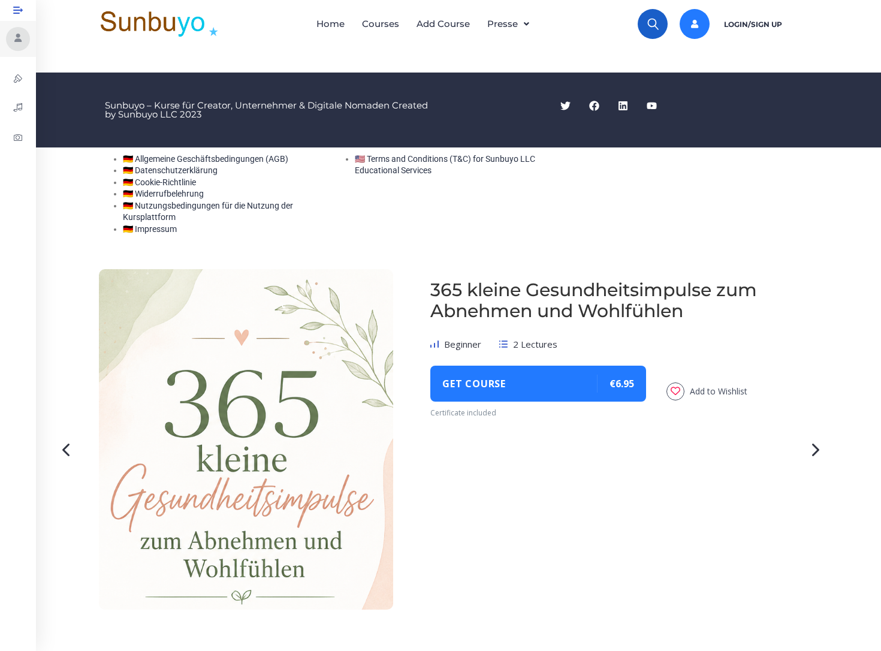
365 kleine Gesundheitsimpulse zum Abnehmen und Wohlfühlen (593, 300)
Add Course (443, 23)
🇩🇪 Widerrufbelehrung (163, 193)
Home (330, 23)
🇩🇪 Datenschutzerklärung (170, 170)
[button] (511, 24)
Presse (502, 23)
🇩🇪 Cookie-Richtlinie (159, 182)
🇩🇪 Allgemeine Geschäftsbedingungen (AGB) (205, 159)
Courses (380, 23)
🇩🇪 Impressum (150, 229)
